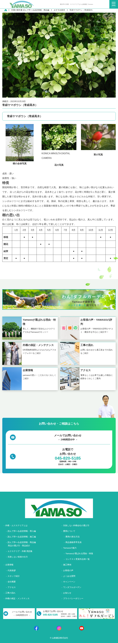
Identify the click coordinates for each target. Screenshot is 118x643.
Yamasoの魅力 (70, 548)
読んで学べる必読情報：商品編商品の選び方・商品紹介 (22, 544)
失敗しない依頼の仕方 (18, 557)
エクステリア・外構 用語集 (20, 551)
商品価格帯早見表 (73, 542)
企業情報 (9, 565)
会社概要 (12, 581)
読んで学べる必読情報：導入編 (22, 531)
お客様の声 (68, 570)
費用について (69, 531)
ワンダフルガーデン (72, 587)
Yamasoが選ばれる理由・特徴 (79, 553)
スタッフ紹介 (14, 576)
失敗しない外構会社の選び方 (76, 525)
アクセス (12, 587)
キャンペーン (69, 581)
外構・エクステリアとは (16, 525)
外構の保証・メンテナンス (17, 598)
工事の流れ (10, 593)
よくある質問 (69, 576)
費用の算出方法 (72, 536)
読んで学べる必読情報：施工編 (22, 536)
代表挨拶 (12, 570)
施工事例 (67, 565)
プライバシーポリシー (73, 598)
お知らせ (67, 593)
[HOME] (6, 10)
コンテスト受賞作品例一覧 (77, 559)
